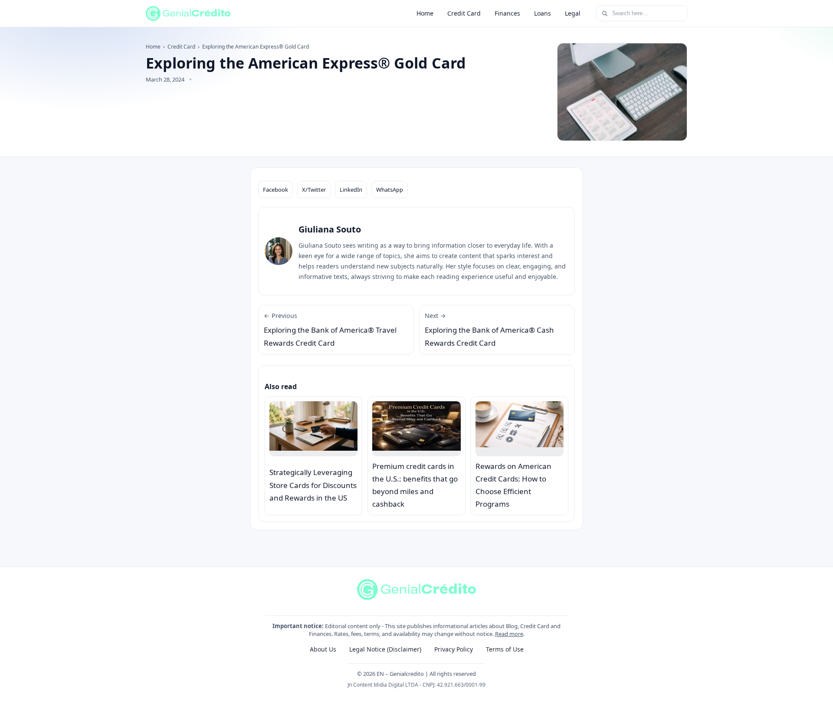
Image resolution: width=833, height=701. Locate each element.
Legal (572, 13)
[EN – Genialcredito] (188, 13)
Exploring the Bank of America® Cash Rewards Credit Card (489, 329)
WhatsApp (389, 189)
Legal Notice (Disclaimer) (385, 649)
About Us (323, 649)
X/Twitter (314, 189)
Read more (509, 634)
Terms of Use (505, 649)
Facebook (275, 189)
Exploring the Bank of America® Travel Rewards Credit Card (330, 329)
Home (424, 13)
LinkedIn (351, 189)
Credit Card (464, 13)
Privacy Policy (453, 649)
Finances (507, 13)
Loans (542, 13)
